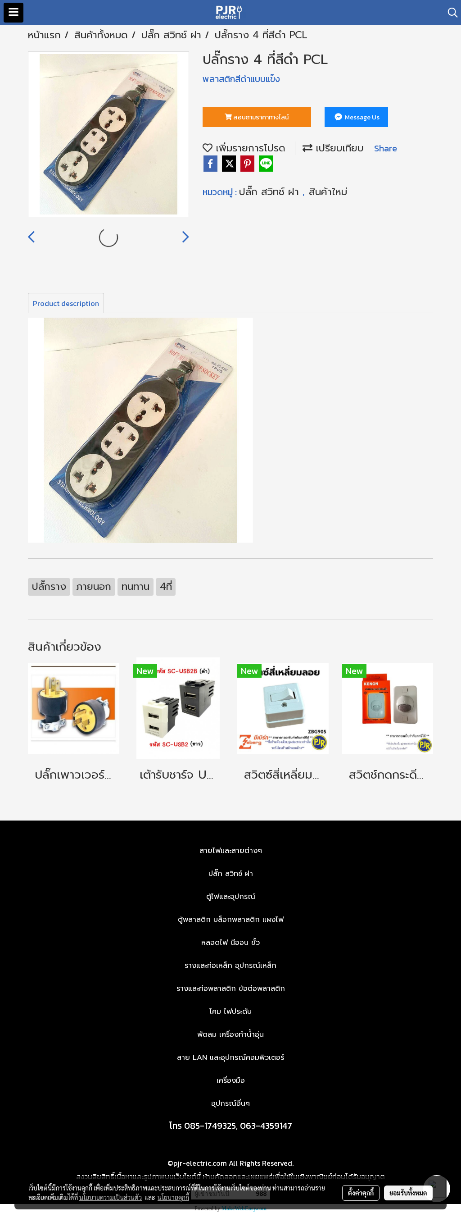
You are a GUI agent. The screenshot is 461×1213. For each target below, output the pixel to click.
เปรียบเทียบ (338, 148)
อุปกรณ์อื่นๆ (230, 1103)
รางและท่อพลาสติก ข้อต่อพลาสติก (230, 988)
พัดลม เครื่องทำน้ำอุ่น (230, 1034)
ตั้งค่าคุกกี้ (361, 1193)
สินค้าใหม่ (328, 191)
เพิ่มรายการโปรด (248, 148)
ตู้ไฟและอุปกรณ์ (230, 896)
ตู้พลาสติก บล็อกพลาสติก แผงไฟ (231, 919)
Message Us (361, 117)
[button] (450, 13)
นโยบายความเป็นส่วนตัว (110, 1197)
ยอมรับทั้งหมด (408, 1193)
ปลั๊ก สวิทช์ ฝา (271, 191)
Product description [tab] (66, 303)
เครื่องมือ (231, 1080)
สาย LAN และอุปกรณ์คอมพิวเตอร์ (230, 1057)
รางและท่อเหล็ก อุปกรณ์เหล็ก (230, 965)
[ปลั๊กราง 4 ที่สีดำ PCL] (108, 135)
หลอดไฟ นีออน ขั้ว (230, 942)
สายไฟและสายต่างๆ (230, 850)
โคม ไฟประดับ (230, 1011)
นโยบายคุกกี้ (173, 1197)
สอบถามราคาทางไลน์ (260, 117)
